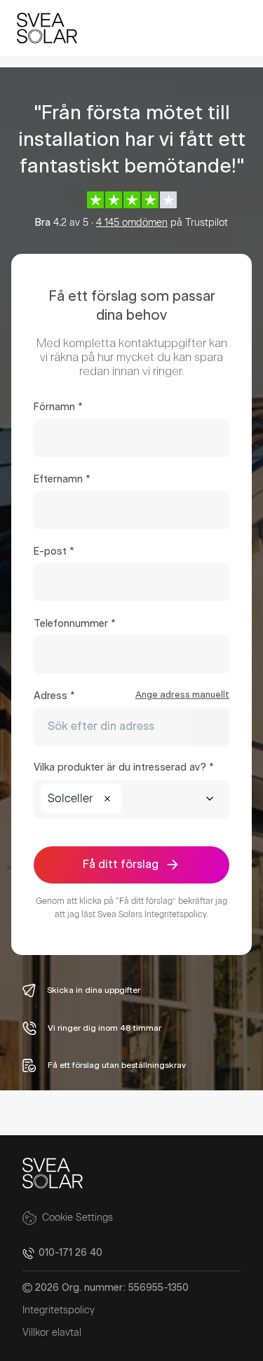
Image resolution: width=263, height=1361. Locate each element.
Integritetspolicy (58, 1310)
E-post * (54, 552)
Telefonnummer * (74, 624)
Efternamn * (62, 480)
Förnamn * (58, 407)
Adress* (131, 696)
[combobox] (131, 726)
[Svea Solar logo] (47, 28)
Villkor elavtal (51, 1333)
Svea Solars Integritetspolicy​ (151, 914)
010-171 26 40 (70, 1253)
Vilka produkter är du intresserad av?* (123, 768)
